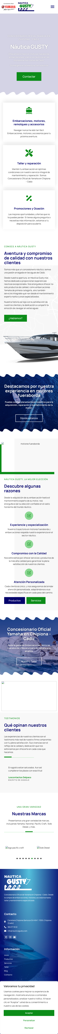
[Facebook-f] (6, 937)
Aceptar (29, 1012)
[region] (29, 1007)
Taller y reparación (29, 163)
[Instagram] (10, 937)
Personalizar (29, 1020)
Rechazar (29, 1027)
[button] (52, 6)
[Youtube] (14, 937)
